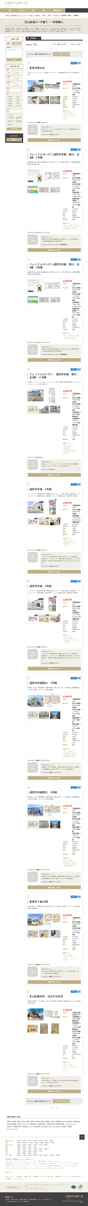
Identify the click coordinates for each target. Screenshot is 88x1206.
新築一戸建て (8, 1161)
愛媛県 (24, 1153)
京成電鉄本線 (32, 1124)
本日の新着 (11, 117)
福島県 (51, 1140)
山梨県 (19, 1144)
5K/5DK (10, 105)
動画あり (11, 124)
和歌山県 (46, 1149)
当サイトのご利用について (45, 1199)
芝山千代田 (11, 49)
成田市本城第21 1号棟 (43, 683)
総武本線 (13, 1121)
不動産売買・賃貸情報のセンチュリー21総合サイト (19, 1159)
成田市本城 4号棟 (40, 586)
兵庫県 (35, 1149)
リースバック (29, 1166)
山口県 (40, 1151)
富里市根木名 (37, 67)
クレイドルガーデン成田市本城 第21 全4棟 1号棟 (54, 156)
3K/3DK (10, 101)
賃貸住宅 (36, 1176)
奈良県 (40, 1149)
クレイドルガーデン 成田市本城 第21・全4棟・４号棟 (54, 376)
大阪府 (19, 1149)
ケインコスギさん (18, 1179)
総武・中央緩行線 (67, 1121)
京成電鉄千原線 (50, 1124)
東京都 (19, 1142)
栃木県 (47, 1142)
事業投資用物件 (42, 1161)
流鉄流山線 (45, 1126)
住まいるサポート (77, 1176)
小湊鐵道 (69, 1126)
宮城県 (40, 1140)
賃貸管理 (76, 1163)
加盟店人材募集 (53, 1166)
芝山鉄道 (55, 15)
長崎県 (29, 1155)
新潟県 (29, 1144)
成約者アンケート (56, 1168)
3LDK (18, 101)
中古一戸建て (18, 1161)
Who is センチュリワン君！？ (13, 1168)
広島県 (24, 1151)
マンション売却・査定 (47, 1176)
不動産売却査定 (9, 1163)
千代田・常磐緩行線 (56, 1121)
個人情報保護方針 (33, 1199)
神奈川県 (25, 1142)
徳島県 (19, 1153)
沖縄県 (58, 1155)
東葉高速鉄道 (37, 1126)
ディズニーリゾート (12, 1129)
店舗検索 (7, 1166)
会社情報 (7, 1199)
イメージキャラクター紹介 (68, 1166)
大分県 (40, 1155)
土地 (34, 1161)
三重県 (35, 1147)
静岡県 (24, 1147)
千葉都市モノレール (27, 1126)
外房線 (19, 1121)
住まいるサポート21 (40, 1166)
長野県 (24, 1144)
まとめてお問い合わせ (61, 54)
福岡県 (19, 1155)
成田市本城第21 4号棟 (43, 792)
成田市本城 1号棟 (40, 489)
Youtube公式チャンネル (40, 1168)
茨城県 (41, 1142)
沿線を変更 (16, 43)
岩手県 (29, 1140)
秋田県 (35, 1140)
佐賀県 (24, 1155)
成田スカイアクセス (22, 1124)
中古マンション (10, 1176)
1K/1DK (10, 96)
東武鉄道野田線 (60, 1124)
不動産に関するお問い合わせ (14, 1201)
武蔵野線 (47, 1121)
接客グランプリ (28, 1168)
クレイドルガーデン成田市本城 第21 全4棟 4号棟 (54, 266)
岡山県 (19, 1151)
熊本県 (35, 1155)
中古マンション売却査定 (22, 1163)
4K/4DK (10, 103)
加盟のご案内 (14, 1199)
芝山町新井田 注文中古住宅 (46, 996)
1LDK (18, 96)
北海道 (19, 1140)
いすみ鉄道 (63, 1126)
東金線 (42, 1121)
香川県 (29, 1153)
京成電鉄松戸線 (17, 1126)
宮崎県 (46, 1155)
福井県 (46, 1144)
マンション (27, 1161)
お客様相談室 (26, 1201)
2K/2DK (10, 98)
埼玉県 (30, 1142)
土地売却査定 (52, 1163)
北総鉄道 (9, 1126)
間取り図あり (10, 121)
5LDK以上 (19, 105)
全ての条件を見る (14, 128)
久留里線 (37, 1121)
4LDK (18, 103)
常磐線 (8, 1121)
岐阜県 (29, 1147)
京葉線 (28, 1121)
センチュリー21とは (17, 1166)
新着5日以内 (18, 118)
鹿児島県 (52, 1155)
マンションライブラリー (64, 1163)
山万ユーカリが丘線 (53, 1126)
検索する (14, 59)
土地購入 (19, 1176)
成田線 (32, 1121)
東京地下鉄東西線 (11, 1124)
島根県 (35, 1151)
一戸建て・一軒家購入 (34, 15)
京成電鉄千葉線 (41, 1124)
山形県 (46, 1140)
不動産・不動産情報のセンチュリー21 (15, 15)
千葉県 (49, 15)
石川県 (40, 1144)
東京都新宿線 (76, 1121)
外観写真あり (19, 121)
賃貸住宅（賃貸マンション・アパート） (59, 1161)
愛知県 (19, 1147)
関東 (44, 15)
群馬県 (52, 1142)
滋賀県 (29, 1149)
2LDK (18, 98)
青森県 (24, 1140)
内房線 (23, 1121)
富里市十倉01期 (38, 901)
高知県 (35, 1153)
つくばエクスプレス (70, 1124)
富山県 (35, 1144)
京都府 (24, 1149)
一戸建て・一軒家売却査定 (39, 1163)
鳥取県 (29, 1151)
